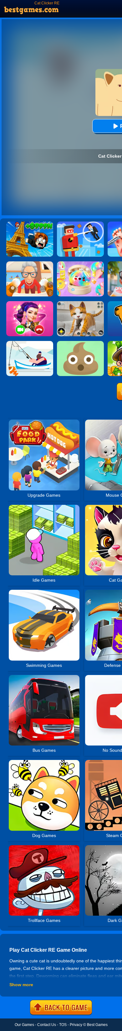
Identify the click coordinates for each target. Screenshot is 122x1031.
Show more (21, 984)
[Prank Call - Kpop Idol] (29, 303)
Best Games (97, 1025)
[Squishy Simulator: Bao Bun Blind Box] (80, 263)
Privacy (76, 1025)
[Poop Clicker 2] (80, 343)
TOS (63, 1025)
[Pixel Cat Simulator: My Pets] (80, 303)
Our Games (24, 1025)
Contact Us (46, 1025)
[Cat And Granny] (29, 263)
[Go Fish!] (29, 343)
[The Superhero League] (80, 224)
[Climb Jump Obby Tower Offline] (29, 224)
